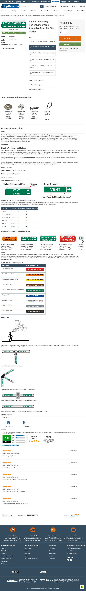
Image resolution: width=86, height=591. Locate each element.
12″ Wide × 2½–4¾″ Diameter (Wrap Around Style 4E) (42, 53)
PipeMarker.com (5, 15)
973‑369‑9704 (63, 50)
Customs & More (81, 10)
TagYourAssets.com (71, 581)
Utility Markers (56, 10)
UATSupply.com (57, 582)
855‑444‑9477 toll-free (26, 579)
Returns (26, 556)
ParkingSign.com (64, 581)
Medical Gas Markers (44, 10)
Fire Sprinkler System (68, 10)
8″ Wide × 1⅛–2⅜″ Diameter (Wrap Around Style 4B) (42, 47)
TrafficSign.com (57, 581)
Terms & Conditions (6, 558)
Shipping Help (52, 553)
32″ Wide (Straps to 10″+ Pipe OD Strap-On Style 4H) (42, 73)
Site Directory (4, 563)
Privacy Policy (4, 551)
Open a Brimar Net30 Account (74, 548)
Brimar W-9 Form (71, 551)
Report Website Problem (7, 556)
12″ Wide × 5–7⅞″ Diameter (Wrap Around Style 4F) (42, 60)
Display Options (22, 515)
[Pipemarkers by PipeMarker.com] (9, 8)
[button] (82, 587)
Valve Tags (13, 10)
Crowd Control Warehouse (74, 580)
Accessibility (4, 561)
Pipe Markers (13, 15)
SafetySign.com (66, 580)
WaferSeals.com (65, 582)
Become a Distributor (72, 553)
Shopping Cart (28, 551)
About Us (3, 548)
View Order (27, 553)
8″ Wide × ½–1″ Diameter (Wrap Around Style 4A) (42, 41)
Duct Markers (33, 10)
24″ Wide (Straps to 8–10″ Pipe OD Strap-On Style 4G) (41, 66)
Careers (51, 556)
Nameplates (23, 10)
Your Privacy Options (29, 558)
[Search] (42, 6)
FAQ (50, 551)
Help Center (52, 548)
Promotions (52, 558)
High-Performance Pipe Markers (24, 15)
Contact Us (4, 553)
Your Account (27, 548)
